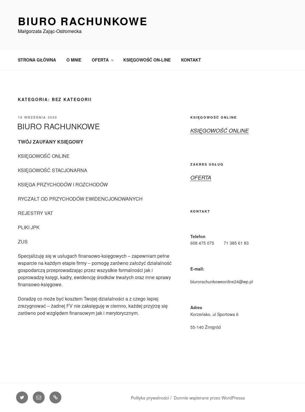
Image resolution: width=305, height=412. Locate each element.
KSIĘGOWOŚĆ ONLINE (219, 130)
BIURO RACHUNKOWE (58, 125)
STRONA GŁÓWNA (37, 60)
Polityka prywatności (150, 398)
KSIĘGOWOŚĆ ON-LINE (147, 60)
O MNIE (73, 60)
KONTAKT (191, 60)
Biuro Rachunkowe (83, 21)
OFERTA (100, 60)
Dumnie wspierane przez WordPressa (209, 398)
